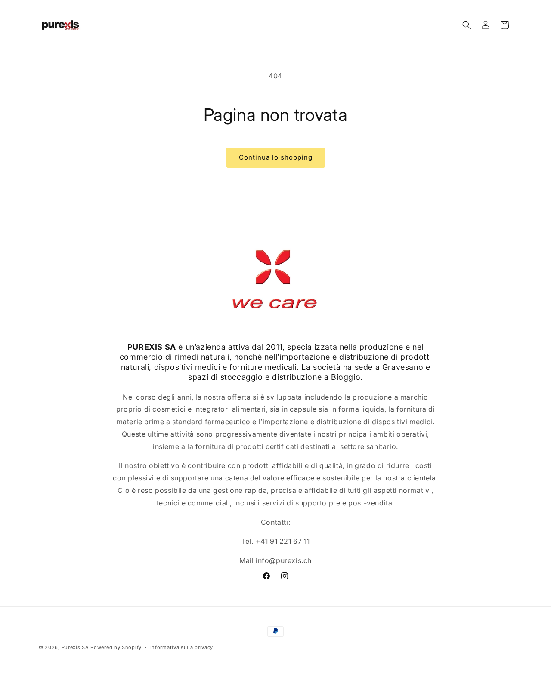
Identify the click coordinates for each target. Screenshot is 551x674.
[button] (466, 24)
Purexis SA (75, 647)
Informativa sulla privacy (182, 647)
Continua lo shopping (276, 157)
